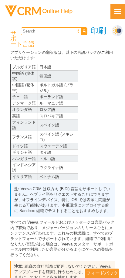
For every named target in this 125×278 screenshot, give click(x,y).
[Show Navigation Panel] (117, 11)
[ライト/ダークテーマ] (117, 30)
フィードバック (102, 273)
